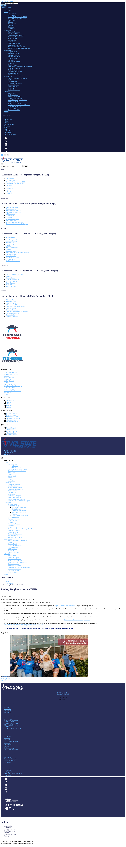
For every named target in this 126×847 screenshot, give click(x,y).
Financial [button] (3, 291)
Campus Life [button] (4, 265)
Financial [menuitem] (7, 91)
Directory (7, 126)
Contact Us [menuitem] (11, 28)
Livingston (7, 710)
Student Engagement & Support (15, 274)
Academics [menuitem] (7, 50)
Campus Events (10, 278)
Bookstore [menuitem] (11, 63)
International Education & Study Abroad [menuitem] (20, 66)
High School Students (10, 372)
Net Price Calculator (12, 316)
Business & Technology (19, 507)
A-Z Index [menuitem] (11, 27)
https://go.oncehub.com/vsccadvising (65, 605)
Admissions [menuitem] (7, 30)
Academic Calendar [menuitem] (14, 56)
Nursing (14, 514)
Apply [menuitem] (6, 111)
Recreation (9, 284)
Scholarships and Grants (13, 305)
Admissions (7, 482)
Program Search (9, 124)
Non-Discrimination (10, 834)
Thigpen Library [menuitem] (13, 73)
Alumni (8, 187)
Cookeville (7, 709)
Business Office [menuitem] (12, 108)
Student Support (11, 428)
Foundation (9, 185)
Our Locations (10, 178)
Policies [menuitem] (10, 25)
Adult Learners (10, 214)
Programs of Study (11, 239)
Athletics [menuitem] (10, 80)
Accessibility (8, 826)
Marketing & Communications (15, 183)
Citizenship (9, 217)
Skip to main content (7, 1)
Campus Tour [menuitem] (12, 40)
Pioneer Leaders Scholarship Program (17, 224)
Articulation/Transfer (12, 247)
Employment (9, 188)
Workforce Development (13, 261)
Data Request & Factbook (12, 741)
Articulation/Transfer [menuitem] (14, 61)
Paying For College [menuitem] (13, 95)
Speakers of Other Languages (13, 386)
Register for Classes (12, 416)
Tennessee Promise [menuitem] (13, 101)
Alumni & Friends (9, 387)
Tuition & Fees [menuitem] (12, 93)
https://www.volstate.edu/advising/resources (77, 620)
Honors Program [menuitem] (13, 65)
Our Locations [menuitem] (12, 13)
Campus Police (8, 757)
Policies (8, 190)
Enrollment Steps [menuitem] (13, 33)
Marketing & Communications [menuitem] (17, 18)
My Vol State (8, 119)
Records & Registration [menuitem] (15, 71)
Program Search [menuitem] (12, 51)
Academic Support (11, 281)
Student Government (12, 286)
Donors (6, 394)
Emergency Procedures (11, 759)
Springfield (7, 712)
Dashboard (9, 461)
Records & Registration (12, 257)
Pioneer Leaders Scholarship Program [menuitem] (19, 48)
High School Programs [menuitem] (14, 43)
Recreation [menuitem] (11, 88)
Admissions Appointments (13, 210)
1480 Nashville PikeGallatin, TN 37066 (63, 693)
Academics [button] (4, 228)
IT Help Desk (8, 772)
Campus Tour (10, 215)
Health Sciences (16, 509)
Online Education (11, 256)
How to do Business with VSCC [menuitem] (17, 17)
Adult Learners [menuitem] (12, 38)
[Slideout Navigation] (2, 155)
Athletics (8, 276)
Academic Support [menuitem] (13, 85)
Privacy (6, 836)
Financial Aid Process (12, 303)
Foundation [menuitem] (11, 20)
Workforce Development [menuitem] (15, 75)
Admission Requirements (13, 212)
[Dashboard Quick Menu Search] (8, 155)
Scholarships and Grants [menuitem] (15, 98)
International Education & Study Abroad (17, 252)
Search (3, 3)
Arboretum (15, 466)
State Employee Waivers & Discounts (17, 311)
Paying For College (11, 301)
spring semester (5, 678)
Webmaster (7, 775)
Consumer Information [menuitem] (14, 106)
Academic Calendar (11, 242)
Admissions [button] (4, 198)
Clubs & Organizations (12, 279)
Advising (8, 246)
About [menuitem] (6, 12)
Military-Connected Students (14, 222)
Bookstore (9, 249)
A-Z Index (9, 192)
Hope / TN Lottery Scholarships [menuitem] (17, 100)
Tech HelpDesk (11, 433)
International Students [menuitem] (14, 45)
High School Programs (12, 219)
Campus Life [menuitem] (8, 76)
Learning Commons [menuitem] (14, 68)
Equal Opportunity (9, 831)
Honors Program (10, 251)
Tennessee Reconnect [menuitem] (14, 103)
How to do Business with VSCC (15, 182)
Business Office (10, 315)
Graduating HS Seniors (11, 374)
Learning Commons (11, 254)
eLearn (6, 121)
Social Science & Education (20, 515)
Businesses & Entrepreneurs (12, 391)
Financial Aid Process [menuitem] (14, 96)
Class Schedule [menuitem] (12, 58)
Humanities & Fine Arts (19, 510)
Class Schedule (10, 244)
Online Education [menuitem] (13, 70)
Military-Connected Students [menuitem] (16, 47)
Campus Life (8, 539)
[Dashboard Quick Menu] (5, 155)
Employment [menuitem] (12, 23)
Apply (6, 574)
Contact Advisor (11, 420)
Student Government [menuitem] (14, 90)
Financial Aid (10, 429)
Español (6, 832)
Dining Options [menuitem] (12, 86)
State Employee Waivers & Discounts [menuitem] (19, 105)
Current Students (9, 377)
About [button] (2, 169)
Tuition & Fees (10, 300)
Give (5, 127)
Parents (6, 382)
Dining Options (10, 283)
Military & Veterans (10, 384)
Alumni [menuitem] (10, 22)
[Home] (19, 448)
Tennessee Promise (11, 308)
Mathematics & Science (19, 512)
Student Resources (11, 434)
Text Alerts (7, 762)
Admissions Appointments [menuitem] (15, 35)
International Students (12, 220)
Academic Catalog (11, 241)
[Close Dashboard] (2, 164)
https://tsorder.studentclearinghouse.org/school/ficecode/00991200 (23, 624)
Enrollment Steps (11, 209)
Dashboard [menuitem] (7, 10)
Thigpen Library (10, 259)
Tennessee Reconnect (12, 310)
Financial (7, 554)
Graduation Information (13, 418)
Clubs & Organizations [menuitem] (14, 83)
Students (6, 129)
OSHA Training (9, 131)
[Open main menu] (2, 458)
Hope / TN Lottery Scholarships (15, 306)
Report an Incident (9, 760)
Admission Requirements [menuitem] (15, 37)
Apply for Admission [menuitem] (14, 32)
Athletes (6, 376)
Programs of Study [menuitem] (13, 53)
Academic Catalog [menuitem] (13, 55)
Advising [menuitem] (10, 60)
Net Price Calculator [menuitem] (14, 110)
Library (6, 122)
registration (4, 680)
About (6, 462)
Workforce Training (10, 134)
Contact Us (9, 193)
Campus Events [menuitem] (12, 81)
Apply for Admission (12, 207)
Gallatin (6, 707)
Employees (7, 132)
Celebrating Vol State (12, 180)
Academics (7, 502)
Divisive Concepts (9, 829)
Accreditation (8, 827)
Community (7, 392)
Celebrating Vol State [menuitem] (14, 15)
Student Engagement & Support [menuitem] (17, 78)
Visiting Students (9, 381)
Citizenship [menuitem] (11, 42)
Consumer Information (12, 313)
